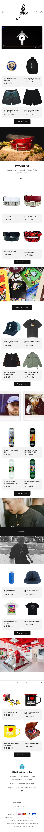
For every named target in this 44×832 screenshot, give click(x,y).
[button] (2, 12)
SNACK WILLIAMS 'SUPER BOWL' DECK (32, 482)
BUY (22, 178)
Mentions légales (28, 826)
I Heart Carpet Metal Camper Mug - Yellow (11, 744)
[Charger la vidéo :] (22, 37)
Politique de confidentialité (15, 823)
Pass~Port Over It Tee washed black (32, 342)
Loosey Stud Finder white (10, 217)
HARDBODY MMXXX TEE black (31, 622)
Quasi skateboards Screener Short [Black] (11, 111)
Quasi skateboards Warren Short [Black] (31, 111)
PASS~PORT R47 (22, 308)
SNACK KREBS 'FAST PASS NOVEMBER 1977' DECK (30, 451)
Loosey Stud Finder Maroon (31, 217)
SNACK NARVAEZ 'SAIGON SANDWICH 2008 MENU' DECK (11, 482)
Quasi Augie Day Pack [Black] (32, 79)
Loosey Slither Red (29, 252)
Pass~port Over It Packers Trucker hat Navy (11, 342)
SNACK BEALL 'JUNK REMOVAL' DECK (11, 451)
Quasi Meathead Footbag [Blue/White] (10, 79)
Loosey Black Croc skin (10, 252)
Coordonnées (17, 826)
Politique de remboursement (25, 820)
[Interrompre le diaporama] (41, 683)
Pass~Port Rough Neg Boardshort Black (9, 373)
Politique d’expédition (32, 823)
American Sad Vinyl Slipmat (31, 743)
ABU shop (13, 817)
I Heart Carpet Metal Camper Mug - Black (31, 713)
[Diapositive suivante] (26, 683)
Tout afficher (22, 121)
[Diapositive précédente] (17, 683)
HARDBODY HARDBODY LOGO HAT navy (31, 591)
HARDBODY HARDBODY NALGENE (9, 591)
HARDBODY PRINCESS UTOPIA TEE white (11, 622)
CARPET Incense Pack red (10, 712)
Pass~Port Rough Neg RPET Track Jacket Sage (31, 373)
